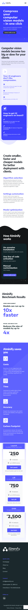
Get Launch (13, 467)
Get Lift (13, 499)
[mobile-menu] (24, 3)
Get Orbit (14, 530)
